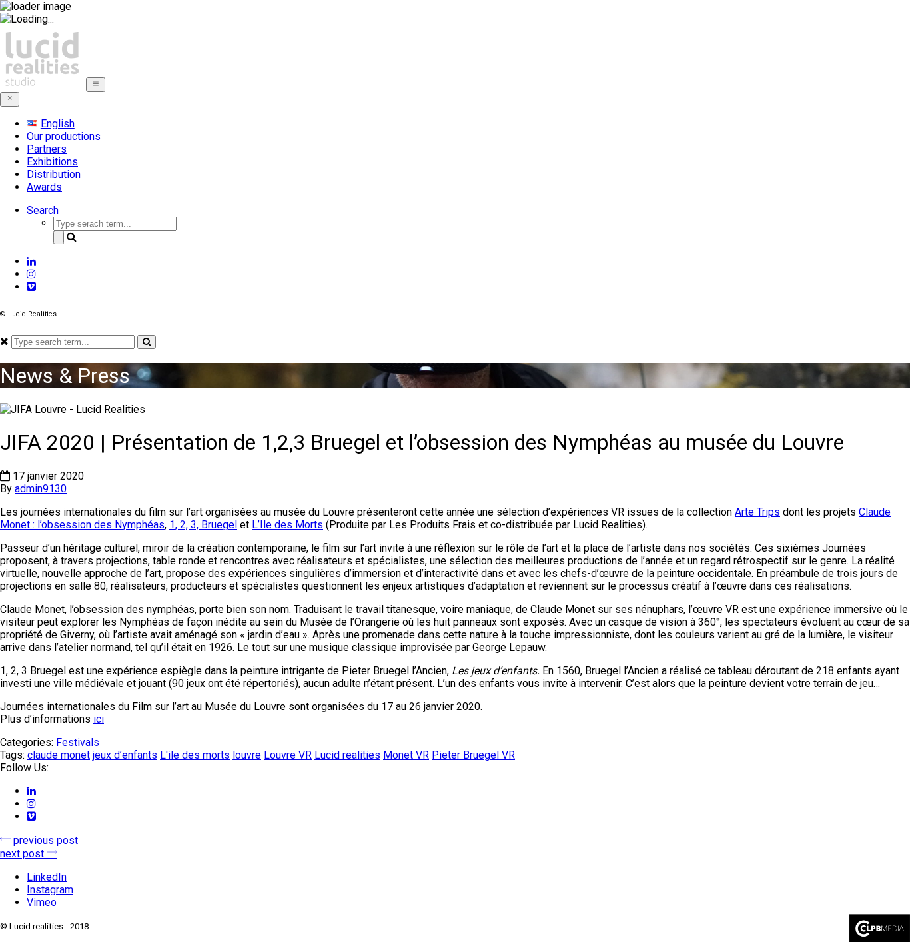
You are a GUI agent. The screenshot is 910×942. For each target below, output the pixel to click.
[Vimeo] (31, 286)
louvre (246, 755)
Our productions (64, 136)
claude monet (58, 755)
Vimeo (42, 902)
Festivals (77, 742)
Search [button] (43, 210)
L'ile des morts (195, 755)
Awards (44, 187)
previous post (44, 840)
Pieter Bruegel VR (473, 755)
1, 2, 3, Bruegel (203, 524)
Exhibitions (52, 161)
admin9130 (41, 488)
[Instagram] (31, 274)
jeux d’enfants (125, 755)
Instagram (50, 889)
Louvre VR (288, 755)
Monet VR (406, 755)
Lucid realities (347, 755)
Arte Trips (757, 512)
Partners (47, 149)
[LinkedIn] (31, 261)
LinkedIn (47, 877)
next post (23, 853)
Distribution (54, 174)
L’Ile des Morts (287, 524)
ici (98, 719)
